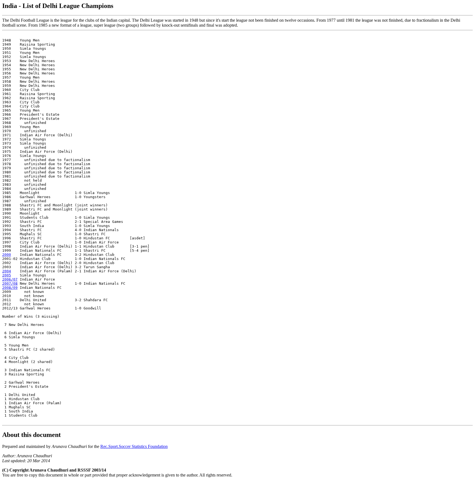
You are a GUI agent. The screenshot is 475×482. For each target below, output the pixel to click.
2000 (6, 255)
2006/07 (10, 279)
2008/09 (10, 288)
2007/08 (10, 283)
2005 (6, 275)
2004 (6, 271)
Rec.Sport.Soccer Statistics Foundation (134, 446)
